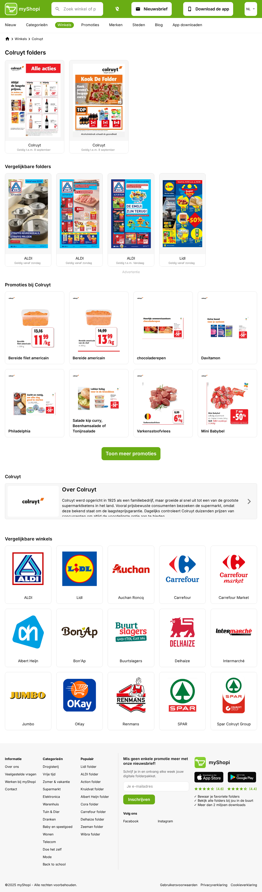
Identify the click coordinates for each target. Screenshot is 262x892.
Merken (116, 25)
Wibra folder (90, 834)
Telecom (49, 842)
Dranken (49, 819)
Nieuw (10, 25)
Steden (138, 25)
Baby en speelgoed (57, 827)
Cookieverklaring (244, 885)
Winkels (64, 25)
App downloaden (187, 25)
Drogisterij (51, 767)
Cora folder (89, 804)
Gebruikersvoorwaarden (178, 885)
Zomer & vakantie (56, 782)
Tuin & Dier (51, 812)
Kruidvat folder (92, 789)
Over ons (12, 767)
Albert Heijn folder (95, 797)
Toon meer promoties (131, 454)
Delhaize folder (92, 819)
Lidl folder (88, 767)
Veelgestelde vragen (20, 774)
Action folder (91, 782)
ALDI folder (89, 774)
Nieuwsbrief (156, 9)
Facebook (131, 821)
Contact (11, 789)
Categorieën (37, 25)
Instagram (165, 821)
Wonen (48, 834)
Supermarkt (52, 789)
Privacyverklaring (214, 885)
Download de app (212, 9)
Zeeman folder (92, 827)
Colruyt (37, 39)
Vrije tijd (49, 774)
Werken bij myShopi (20, 782)
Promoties (90, 25)
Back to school (54, 864)
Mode (47, 857)
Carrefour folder (93, 812)
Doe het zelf (52, 849)
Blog (159, 25)
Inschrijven (139, 799)
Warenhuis (51, 804)
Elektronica (51, 797)
